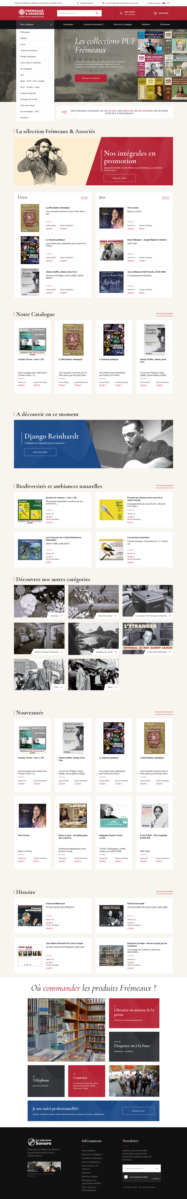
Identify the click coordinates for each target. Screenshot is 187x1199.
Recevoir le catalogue (123, 24)
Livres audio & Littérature (30, 63)
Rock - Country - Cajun (30, 87)
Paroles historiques (28, 56)
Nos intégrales (26, 69)
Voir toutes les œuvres (164, 712)
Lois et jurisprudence (91, 1162)
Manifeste (146, 24)
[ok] (156, 1168)
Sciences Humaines (28, 50)
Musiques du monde (28, 99)
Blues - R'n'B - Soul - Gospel (32, 81)
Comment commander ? (93, 24)
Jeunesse (24, 118)
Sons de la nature (27, 105)
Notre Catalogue (26, 24)
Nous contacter (88, 1151)
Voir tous (84, 197)
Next (89, 91)
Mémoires (86, 1173)
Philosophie (25, 32)
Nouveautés (68, 24)
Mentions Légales (90, 1176)
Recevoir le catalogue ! (92, 1154)
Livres (22, 44)
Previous (75, 91)
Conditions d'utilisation (92, 1158)
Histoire (23, 38)
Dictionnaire (165, 24)
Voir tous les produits (164, 313)
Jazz (22, 75)
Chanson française (28, 93)
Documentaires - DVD (29, 111)
